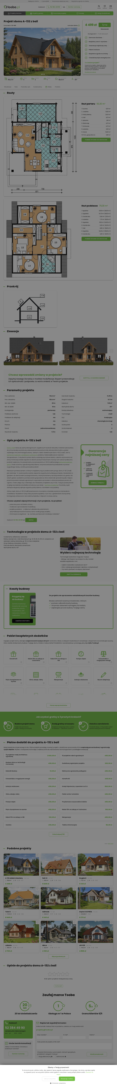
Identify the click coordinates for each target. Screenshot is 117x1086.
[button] (58, 1083)
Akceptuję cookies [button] (67, 1079)
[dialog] (58, 543)
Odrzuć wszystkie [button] (50, 1079)
